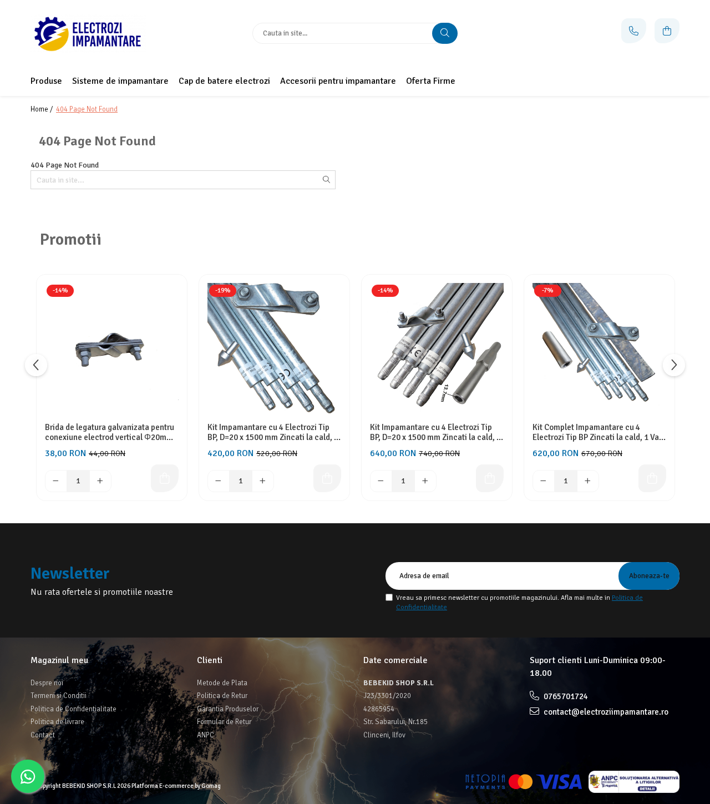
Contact (43, 735)
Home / (42, 109)
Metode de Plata (222, 683)
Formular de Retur (224, 721)
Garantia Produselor (227, 709)
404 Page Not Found (87, 109)
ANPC (205, 735)
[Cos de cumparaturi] (667, 30)
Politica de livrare (57, 721)
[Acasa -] (100, 33)
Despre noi (47, 683)
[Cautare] (445, 33)
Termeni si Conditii (59, 695)
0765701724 (565, 696)
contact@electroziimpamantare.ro (605, 712)
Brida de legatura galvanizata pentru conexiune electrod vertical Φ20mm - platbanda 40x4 (111, 432)
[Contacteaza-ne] (633, 30)
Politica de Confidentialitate (73, 709)
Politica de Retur (222, 695)
